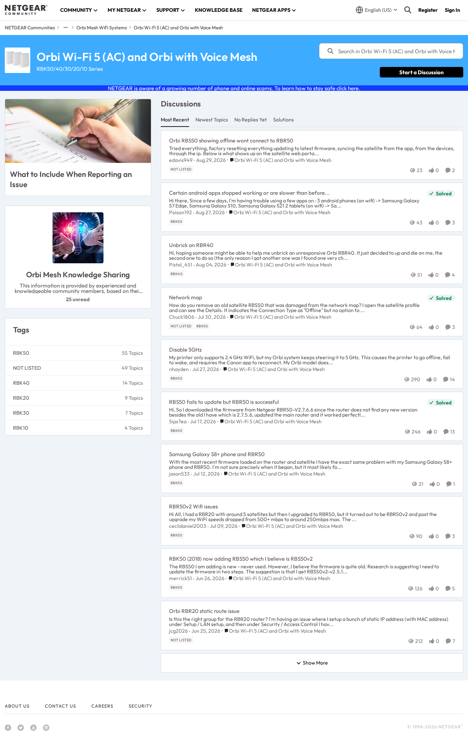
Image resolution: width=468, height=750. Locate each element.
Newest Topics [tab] (211, 119)
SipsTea (178, 421)
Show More (315, 663)
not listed (27, 367)
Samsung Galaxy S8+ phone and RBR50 (217, 454)
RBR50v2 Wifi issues (193, 506)
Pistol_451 (180, 264)
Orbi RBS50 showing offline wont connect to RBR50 (231, 140)
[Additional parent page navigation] (65, 27)
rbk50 (21, 352)
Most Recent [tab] (175, 119)
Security (140, 706)
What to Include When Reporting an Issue (71, 179)
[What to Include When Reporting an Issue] (78, 131)
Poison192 (180, 212)
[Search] (408, 10)
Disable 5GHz (185, 349)
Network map (185, 297)
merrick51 (180, 578)
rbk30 (21, 412)
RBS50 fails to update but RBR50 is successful (224, 401)
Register (428, 10)
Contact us (60, 706)
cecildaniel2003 (187, 525)
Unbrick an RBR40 (191, 245)
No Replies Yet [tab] (250, 119)
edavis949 (181, 160)
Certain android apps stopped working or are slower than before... (249, 192)
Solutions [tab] (283, 119)
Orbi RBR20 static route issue (204, 611)
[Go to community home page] (26, 10)
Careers (102, 706)
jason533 (179, 473)
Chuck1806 (181, 316)
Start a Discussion (421, 72)
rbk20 (21, 397)
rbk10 (20, 427)
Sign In (452, 10)
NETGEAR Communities (30, 28)
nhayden (179, 369)
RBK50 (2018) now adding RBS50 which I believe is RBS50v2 (241, 558)
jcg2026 (178, 630)
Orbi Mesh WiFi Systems (101, 28)
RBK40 (21, 382)
